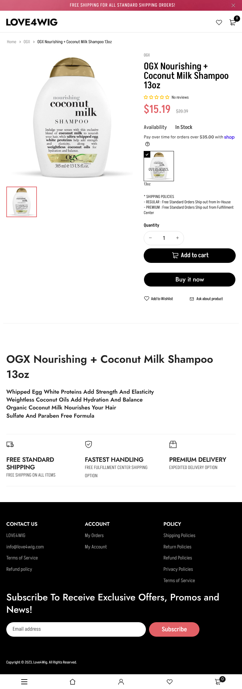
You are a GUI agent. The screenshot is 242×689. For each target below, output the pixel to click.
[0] (232, 22)
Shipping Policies (179, 536)
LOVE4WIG (16, 536)
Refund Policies (178, 558)
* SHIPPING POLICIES (159, 197)
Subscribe (174, 629)
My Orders (94, 536)
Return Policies (178, 547)
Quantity (151, 226)
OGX (27, 42)
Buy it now (190, 279)
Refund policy (19, 569)
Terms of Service (22, 558)
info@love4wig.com (25, 547)
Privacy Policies (178, 569)
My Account (96, 547)
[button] (157, 98)
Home (12, 42)
